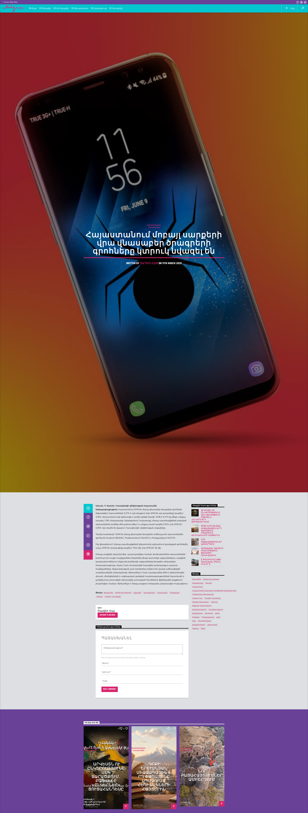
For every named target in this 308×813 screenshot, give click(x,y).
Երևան (208, 583)
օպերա (195, 629)
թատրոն (209, 614)
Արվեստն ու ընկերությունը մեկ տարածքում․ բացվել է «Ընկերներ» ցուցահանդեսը (206, 516)
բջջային (137, 593)
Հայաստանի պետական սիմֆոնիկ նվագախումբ (214, 591)
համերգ (195, 617)
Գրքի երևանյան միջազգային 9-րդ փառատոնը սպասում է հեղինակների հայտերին (206, 531)
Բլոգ (34, 8)
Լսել (292, 8)
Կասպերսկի (149, 593)
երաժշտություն (216, 610)
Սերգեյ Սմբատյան (200, 602)
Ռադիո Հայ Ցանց (113, 597)
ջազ (218, 617)
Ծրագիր (46, 8)
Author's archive (107, 615)
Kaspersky (108, 593)
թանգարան (197, 614)
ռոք (194, 621)
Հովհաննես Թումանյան (203, 595)
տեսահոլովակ (204, 621)
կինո (217, 614)
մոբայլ (100, 597)
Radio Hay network (123, 593)
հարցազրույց (208, 617)
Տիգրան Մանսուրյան (201, 606)
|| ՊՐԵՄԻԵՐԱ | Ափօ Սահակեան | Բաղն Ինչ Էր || (211, 562)
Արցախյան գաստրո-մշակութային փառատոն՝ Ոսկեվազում (212, 552)
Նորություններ (154, 227)
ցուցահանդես (198, 625)
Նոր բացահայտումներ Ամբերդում (211, 542)
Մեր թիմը (117, 8)
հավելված (174, 593)
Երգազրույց (100, 8)
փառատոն (212, 625)
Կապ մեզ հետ (11, 2)
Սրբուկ (214, 602)
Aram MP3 (196, 580)
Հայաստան (162, 593)
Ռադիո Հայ (149, 263)
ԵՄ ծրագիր (63, 8)
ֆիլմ (203, 629)
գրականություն (199, 610)
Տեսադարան (81, 8)
